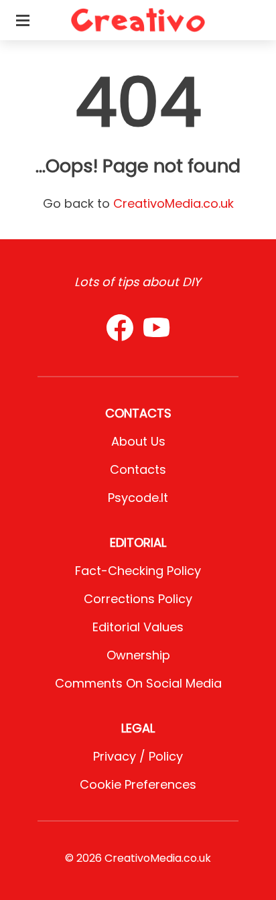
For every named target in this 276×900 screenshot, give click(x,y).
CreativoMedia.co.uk (173, 203)
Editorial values (138, 627)
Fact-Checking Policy (138, 570)
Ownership (138, 655)
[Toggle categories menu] (22, 20)
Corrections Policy (138, 598)
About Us (138, 441)
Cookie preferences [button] (138, 784)
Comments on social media (138, 683)
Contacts (138, 469)
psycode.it (138, 497)
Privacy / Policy (138, 756)
